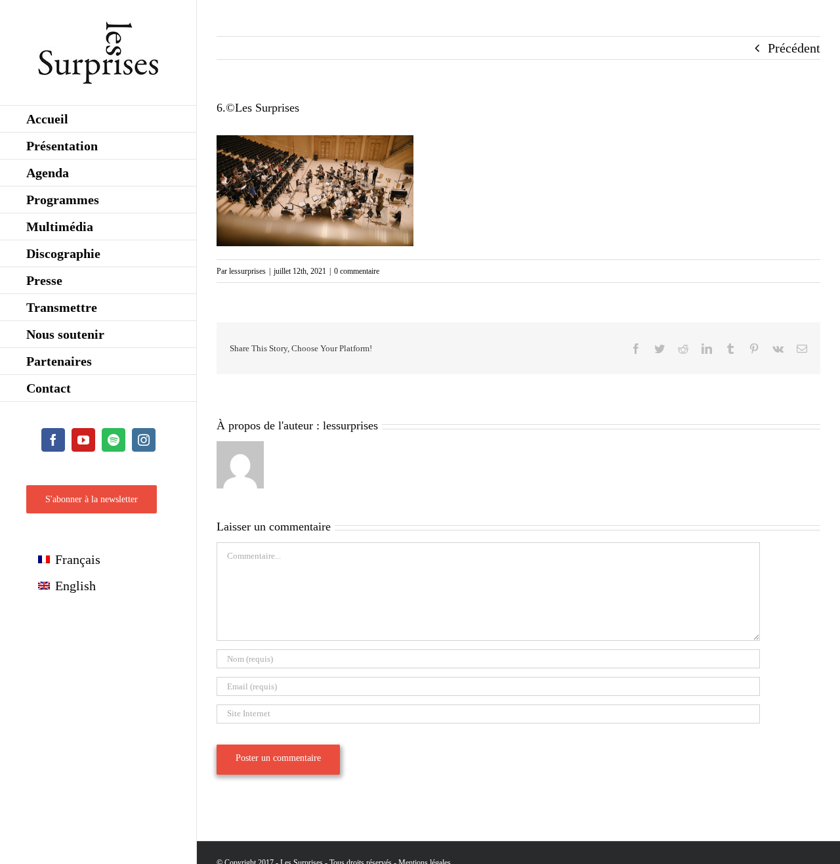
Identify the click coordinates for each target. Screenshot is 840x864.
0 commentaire (356, 271)
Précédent (794, 48)
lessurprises (247, 271)
